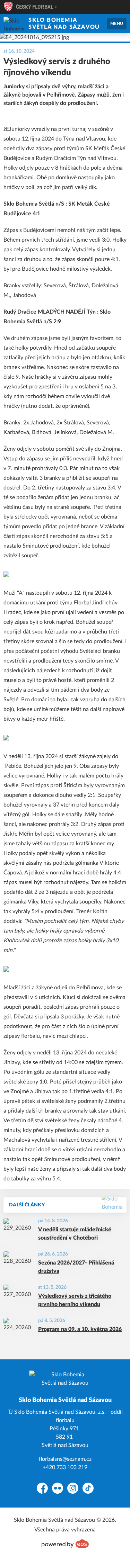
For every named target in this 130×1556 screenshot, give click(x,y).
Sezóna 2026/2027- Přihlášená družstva (76, 1267)
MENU (116, 23)
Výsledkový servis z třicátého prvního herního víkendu (74, 1300)
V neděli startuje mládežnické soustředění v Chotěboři (74, 1234)
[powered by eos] (65, 1543)
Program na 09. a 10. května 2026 (80, 1329)
